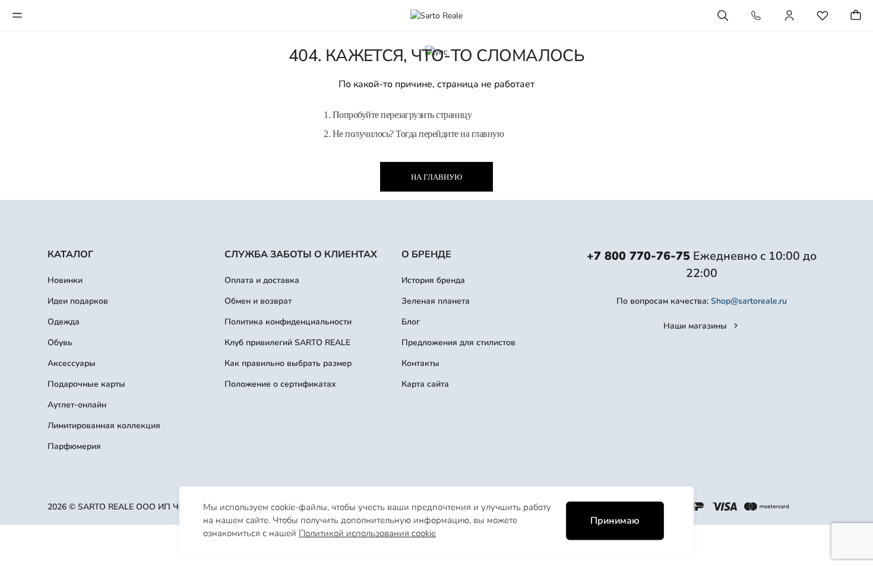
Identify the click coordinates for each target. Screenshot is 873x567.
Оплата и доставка (261, 280)
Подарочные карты (86, 384)
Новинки (65, 280)
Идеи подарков (78, 301)
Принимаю (615, 520)
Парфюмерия (74, 446)
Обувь (60, 342)
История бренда (433, 280)
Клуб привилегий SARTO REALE (287, 342)
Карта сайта (425, 384)
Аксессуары (72, 363)
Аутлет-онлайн (77, 404)
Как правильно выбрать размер (288, 363)
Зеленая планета (435, 301)
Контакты (420, 363)
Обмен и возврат (258, 301)
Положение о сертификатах (280, 384)
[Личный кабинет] (789, 15)
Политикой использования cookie (367, 533)
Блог (410, 321)
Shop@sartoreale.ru (749, 301)
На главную (436, 177)
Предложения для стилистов (458, 342)
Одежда (64, 321)
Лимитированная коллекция (104, 425)
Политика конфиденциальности (288, 321)
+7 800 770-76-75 (638, 256)
